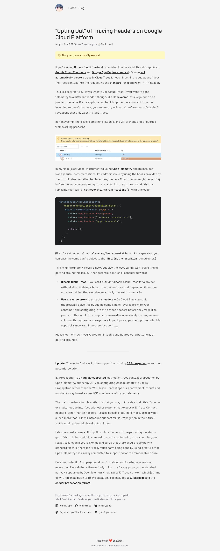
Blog (81, 8)
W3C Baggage (136, 477)
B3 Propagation (137, 363)
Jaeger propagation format (72, 483)
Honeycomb (120, 97)
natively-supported (93, 377)
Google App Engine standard (110, 72)
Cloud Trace (102, 77)
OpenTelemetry (122, 168)
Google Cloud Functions (70, 72)
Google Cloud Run (85, 67)
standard (115, 82)
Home (72, 8)
